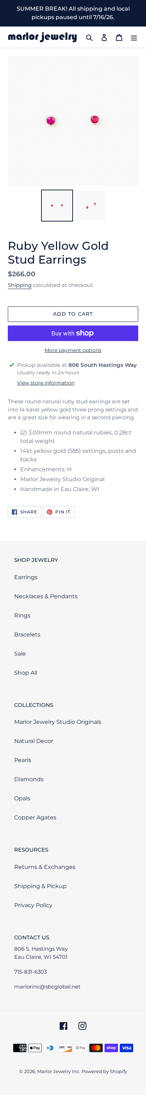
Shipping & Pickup (40, 886)
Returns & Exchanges (44, 867)
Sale (20, 653)
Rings (22, 615)
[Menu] (134, 37)
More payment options (73, 350)
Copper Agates (35, 817)
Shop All (25, 672)
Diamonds (29, 779)
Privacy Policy (33, 905)
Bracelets (27, 634)
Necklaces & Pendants (46, 596)
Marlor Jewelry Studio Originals (57, 722)
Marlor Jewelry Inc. (58, 1071)
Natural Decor (33, 741)
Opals (22, 798)
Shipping (20, 285)
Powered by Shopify (104, 1071)
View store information (45, 383)
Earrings (26, 577)
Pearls (22, 760)
